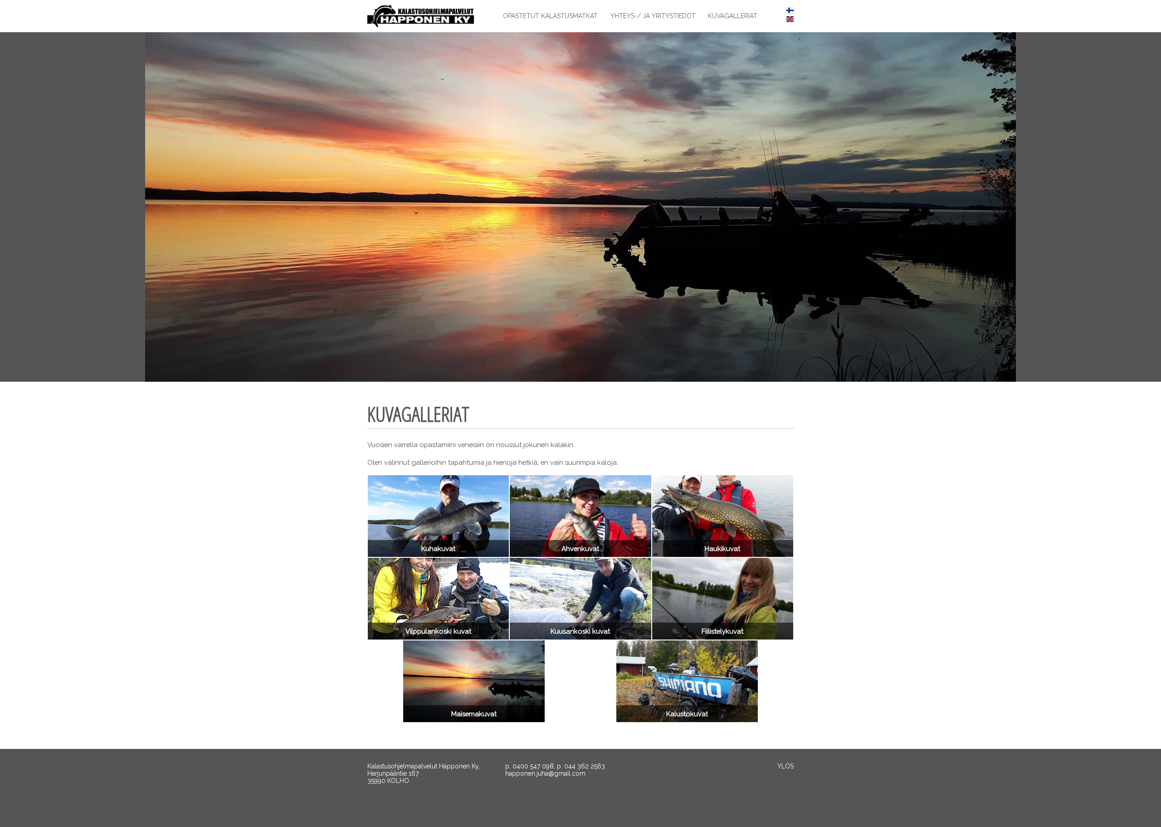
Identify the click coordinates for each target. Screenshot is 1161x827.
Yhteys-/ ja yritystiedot (653, 16)
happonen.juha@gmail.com (545, 773)
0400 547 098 (533, 766)
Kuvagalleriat (732, 16)
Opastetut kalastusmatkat (550, 16)
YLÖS (785, 766)
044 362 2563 (584, 766)
